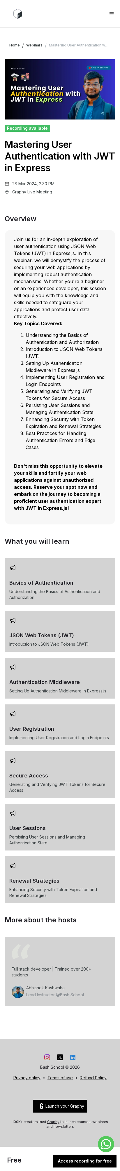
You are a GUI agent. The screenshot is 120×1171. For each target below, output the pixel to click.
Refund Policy (93, 1077)
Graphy (53, 1122)
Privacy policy (26, 1077)
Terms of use (60, 1077)
